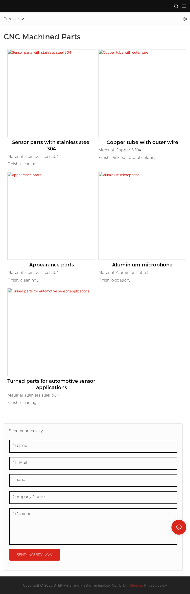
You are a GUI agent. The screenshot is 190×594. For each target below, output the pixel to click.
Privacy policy (155, 585)
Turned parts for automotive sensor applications (51, 384)
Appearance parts (51, 265)
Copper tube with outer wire (142, 142)
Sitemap (136, 585)
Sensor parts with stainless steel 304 (51, 145)
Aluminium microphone (142, 265)
